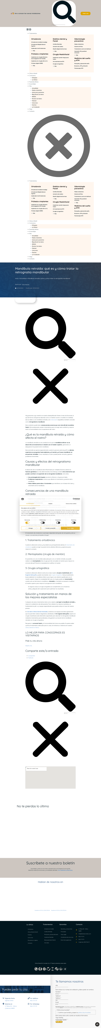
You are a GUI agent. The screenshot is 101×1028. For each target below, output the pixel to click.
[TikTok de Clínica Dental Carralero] (56, 969)
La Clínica (34, 79)
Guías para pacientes (38, 92)
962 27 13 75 (33, 1000)
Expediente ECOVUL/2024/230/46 (42, 910)
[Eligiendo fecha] (3, 998)
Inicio (16, 278)
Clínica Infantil (33, 73)
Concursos (35, 103)
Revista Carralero (37, 98)
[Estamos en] (3, 1004)
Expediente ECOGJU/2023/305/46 (58, 910)
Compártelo (31, 656)
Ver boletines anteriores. (65, 870)
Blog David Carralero (38, 94)
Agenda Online (9, 1000)
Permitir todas (70, 528)
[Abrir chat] (97, 1024)
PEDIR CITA (28, 646)
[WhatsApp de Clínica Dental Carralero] (36, 969)
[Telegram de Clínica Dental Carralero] (65, 969)
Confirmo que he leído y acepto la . (74, 1012)
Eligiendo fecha (10, 998)
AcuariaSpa (32, 84)
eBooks (34, 96)
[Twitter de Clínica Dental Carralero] (48, 969)
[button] (50, 333)
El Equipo (34, 77)
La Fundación (36, 107)
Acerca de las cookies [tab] (71, 503)
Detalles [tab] (50, 503)
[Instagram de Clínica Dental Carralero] (44, 969)
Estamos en (8, 1004)
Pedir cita (59, 1022)
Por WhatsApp (34, 1004)
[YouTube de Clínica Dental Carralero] (52, 969)
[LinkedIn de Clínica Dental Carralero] (61, 969)
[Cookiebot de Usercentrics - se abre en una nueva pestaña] (74, 499)
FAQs (30, 109)
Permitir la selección (50, 528)
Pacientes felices (33, 82)
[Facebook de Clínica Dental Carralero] (40, 969)
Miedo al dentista (37, 90)
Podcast (34, 100)
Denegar (31, 528)
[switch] (43, 523)
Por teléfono (34, 998)
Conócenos (32, 75)
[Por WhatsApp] (28, 1004)
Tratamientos (33, 33)
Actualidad (35, 88)
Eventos (34, 105)
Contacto (31, 111)
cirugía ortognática (56, 575)
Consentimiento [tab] (30, 503)
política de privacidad (84, 1012)
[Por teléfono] (28, 998)
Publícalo (30, 658)
